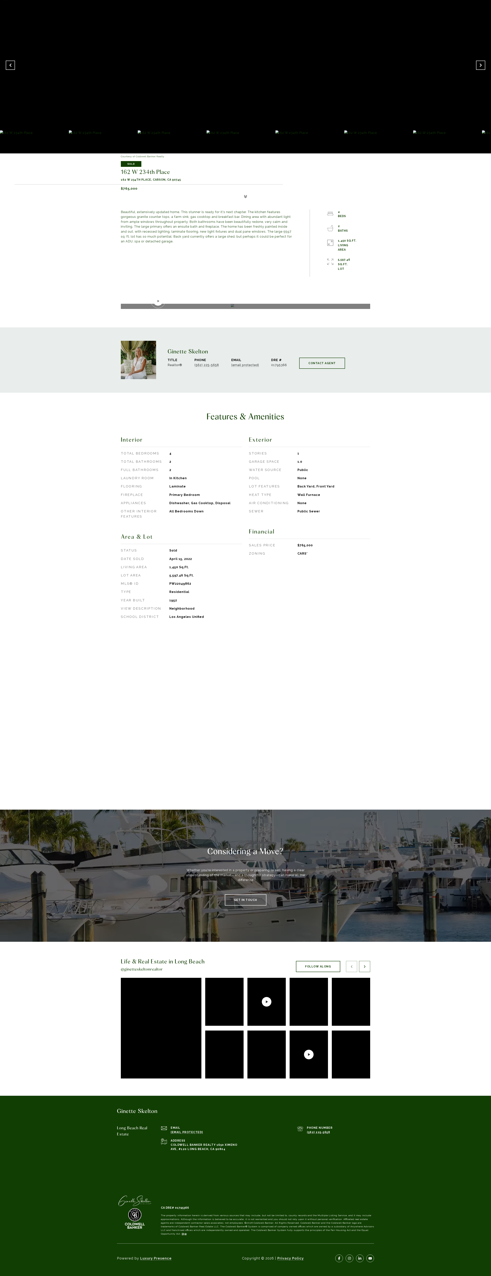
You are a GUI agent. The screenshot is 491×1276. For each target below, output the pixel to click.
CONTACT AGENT (322, 363)
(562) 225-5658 (206, 365)
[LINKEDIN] (360, 1258)
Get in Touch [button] (245, 899)
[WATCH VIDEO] (245, 306)
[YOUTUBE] (370, 1258)
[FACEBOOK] (339, 1258)
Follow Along (318, 966)
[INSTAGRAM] (349, 1258)
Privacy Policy (290, 1258)
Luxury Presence (156, 1258)
